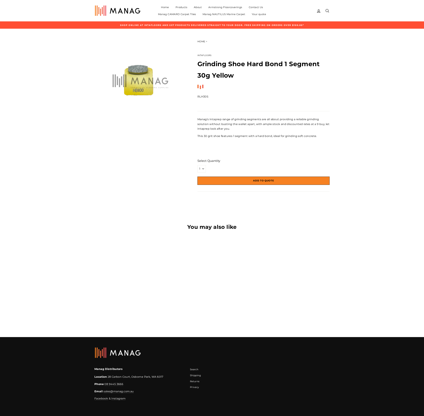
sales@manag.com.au (119, 391)
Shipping (195, 375)
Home (165, 7)
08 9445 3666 (113, 384)
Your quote (259, 14)
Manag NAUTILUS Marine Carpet (224, 14)
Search (194, 369)
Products (181, 7)
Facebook (101, 398)
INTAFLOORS (204, 55)
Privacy (194, 387)
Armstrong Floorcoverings (225, 7)
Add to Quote (263, 180)
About (198, 7)
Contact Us (256, 7)
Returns (195, 381)
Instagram (118, 398)
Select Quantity (208, 161)
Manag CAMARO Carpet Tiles (177, 14)
